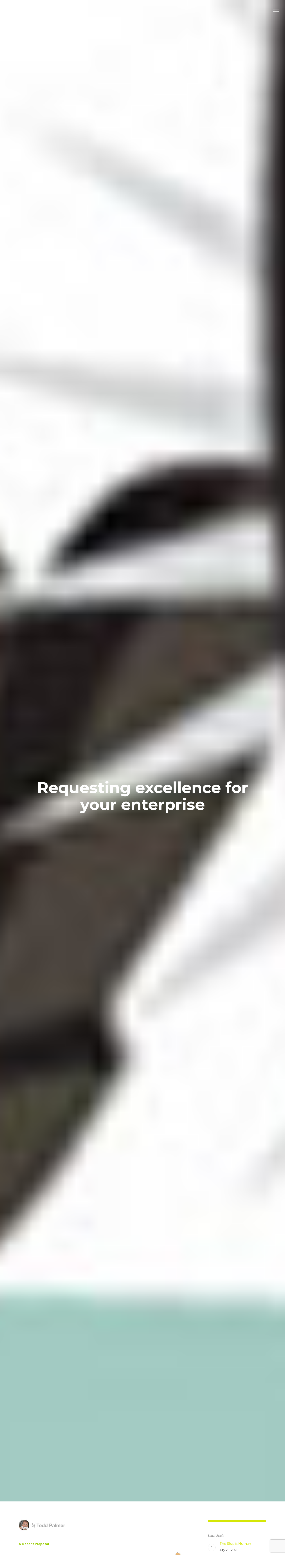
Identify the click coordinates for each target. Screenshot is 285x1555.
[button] (276, 10)
